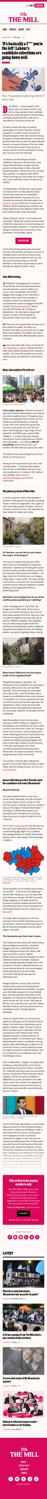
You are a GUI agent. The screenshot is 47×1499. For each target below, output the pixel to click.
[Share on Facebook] (15, 1237)
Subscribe (39, 5)
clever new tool (21, 825)
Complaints (24, 1469)
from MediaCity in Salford (14, 348)
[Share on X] (10, 1237)
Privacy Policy (24, 1465)
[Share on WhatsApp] (26, 1237)
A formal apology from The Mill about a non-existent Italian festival (22, 1336)
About (5, 29)
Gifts (28, 29)
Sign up (23, 1462)
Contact (24, 1473)
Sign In (31, 5)
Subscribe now (23, 240)
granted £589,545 (28, 330)
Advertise (12, 29)
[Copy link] (37, 1237)
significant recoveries (20, 306)
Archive (21, 29)
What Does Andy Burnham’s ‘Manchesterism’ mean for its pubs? (20, 1293)
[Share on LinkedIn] (20, 1237)
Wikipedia (6, 883)
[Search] (27, 6)
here (23, 457)
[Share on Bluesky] (31, 1237)
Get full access (23, 1213)
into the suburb (10, 203)
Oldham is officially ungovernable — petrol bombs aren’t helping (21, 1423)
